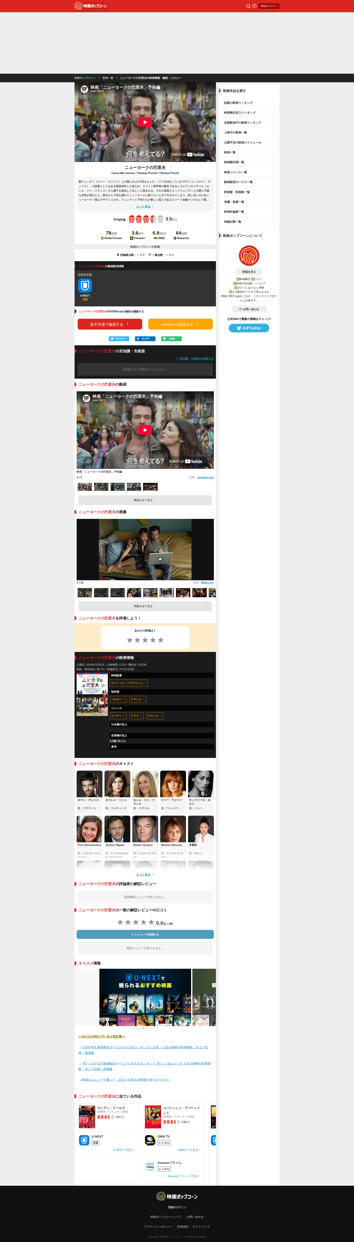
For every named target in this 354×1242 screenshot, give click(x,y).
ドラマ (135, 715)
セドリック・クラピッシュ (127, 682)
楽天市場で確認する (106, 324)
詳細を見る (249, 271)
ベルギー (116, 699)
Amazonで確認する (177, 324)
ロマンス (153, 715)
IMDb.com (207, 582)
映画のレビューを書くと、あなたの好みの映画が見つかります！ (126, 1079)
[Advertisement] (177, 43)
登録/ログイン (269, 6)
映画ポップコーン (85, 77)
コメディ (116, 715)
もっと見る (143, 206)
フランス (136, 699)
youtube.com (205, 477)
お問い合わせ (251, 309)
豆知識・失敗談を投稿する (196, 358)
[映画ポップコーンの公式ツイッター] (249, 328)
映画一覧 (108, 77)
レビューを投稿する (146, 934)
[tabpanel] (145, 997)
